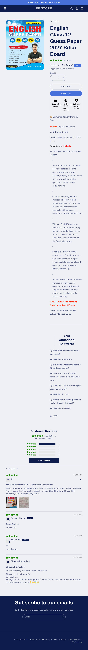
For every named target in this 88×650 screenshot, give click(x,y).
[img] (12, 475)
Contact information (75, 639)
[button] (5, 8)
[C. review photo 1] (11, 502)
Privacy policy (35, 639)
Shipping (53, 69)
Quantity (53, 73)
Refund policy (47, 639)
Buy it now (66, 93)
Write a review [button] (44, 460)
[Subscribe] (63, 617)
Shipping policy (77, 642)
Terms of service (60, 639)
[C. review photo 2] (23, 502)
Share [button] (55, 416)
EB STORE (23, 639)
